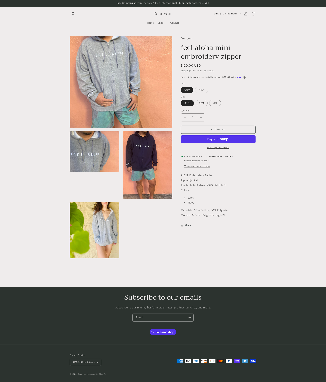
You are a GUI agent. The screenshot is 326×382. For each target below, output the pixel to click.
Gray (187, 89)
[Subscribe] (189, 318)
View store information (197, 166)
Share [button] (188, 225)
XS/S (187, 103)
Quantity (185, 110)
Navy (203, 90)
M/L (215, 103)
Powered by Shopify (96, 374)
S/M (201, 103)
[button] (73, 13)
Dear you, (82, 374)
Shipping (185, 71)
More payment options (218, 147)
